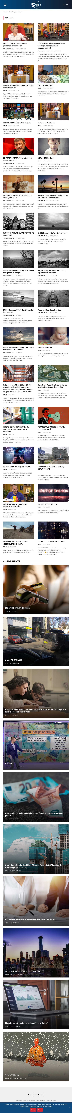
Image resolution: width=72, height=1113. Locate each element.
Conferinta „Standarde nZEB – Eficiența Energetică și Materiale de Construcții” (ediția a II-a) (33, 866)
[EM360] (36, 4)
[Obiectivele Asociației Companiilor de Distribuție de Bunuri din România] (53, 373)
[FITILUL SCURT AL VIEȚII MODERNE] (18, 455)
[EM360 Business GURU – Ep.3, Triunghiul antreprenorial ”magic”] (18, 259)
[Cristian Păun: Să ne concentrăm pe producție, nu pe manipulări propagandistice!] (53, 32)
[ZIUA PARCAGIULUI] (36, 641)
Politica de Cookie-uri (22, 1100)
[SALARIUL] (36, 745)
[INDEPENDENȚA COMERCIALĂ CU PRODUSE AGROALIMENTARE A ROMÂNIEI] (18, 415)
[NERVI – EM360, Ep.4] (53, 146)
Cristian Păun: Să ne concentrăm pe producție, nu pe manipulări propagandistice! (51, 45)
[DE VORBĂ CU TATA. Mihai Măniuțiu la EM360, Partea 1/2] (18, 184)
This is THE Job (12, 1075)
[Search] (67, 5)
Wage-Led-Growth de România (49, 310)
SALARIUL (9, 764)
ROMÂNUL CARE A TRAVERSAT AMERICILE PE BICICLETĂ (15, 543)
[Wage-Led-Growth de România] (53, 298)
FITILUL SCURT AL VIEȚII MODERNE (16, 467)
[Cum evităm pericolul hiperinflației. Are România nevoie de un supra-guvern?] (36, 797)
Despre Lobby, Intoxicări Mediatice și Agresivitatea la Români (52, 271)
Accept (33, 1110)
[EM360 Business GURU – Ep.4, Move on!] (53, 221)
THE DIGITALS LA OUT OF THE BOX (51, 542)
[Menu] (5, 5)
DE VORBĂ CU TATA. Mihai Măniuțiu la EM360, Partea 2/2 (17, 159)
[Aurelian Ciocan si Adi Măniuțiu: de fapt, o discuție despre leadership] (53, 184)
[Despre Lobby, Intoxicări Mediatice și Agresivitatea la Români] (53, 259)
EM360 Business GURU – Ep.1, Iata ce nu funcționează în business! (18, 348)
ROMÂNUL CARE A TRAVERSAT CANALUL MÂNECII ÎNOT (15, 505)
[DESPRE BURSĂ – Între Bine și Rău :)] (18, 111)
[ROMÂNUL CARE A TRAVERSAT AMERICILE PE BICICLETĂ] (18, 530)
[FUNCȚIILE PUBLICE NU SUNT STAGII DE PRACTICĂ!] (18, 221)
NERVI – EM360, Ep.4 (46, 158)
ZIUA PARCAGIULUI (13, 660)
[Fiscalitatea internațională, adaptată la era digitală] (36, 1004)
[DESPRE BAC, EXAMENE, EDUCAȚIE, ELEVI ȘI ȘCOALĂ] (53, 415)
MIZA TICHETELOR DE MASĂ (17, 608)
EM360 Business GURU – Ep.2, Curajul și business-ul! (18, 311)
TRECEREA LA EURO (45, 85)
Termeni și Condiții (51, 1100)
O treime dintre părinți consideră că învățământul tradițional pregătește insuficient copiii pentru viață (35, 710)
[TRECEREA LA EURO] (53, 74)
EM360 (5, 90)
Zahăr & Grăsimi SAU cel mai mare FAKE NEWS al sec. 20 (18, 86)
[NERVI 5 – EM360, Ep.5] (53, 111)
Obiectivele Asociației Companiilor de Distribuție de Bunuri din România (52, 386)
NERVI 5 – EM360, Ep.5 (46, 123)
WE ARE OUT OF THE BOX (47, 504)
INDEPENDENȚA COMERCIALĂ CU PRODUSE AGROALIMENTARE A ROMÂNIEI (16, 429)
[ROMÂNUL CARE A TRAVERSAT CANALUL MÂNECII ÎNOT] (18, 493)
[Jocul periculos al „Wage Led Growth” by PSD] (36, 952)
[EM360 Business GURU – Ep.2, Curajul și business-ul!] (18, 298)
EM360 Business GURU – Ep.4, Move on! (53, 233)
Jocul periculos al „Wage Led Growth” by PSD (24, 971)
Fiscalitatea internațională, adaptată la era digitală (26, 1023)
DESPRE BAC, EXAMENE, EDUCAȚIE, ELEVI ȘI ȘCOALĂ (51, 428)
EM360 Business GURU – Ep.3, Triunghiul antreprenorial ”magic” (18, 271)
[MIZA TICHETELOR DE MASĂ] (36, 589)
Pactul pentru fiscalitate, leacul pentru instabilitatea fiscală (30, 919)
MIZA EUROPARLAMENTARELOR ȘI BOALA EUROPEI (51, 468)
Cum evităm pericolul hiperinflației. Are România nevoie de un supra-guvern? (34, 814)
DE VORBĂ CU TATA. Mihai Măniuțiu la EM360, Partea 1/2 (17, 196)
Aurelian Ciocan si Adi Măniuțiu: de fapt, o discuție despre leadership (53, 196)
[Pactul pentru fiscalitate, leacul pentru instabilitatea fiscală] (36, 901)
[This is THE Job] (36, 1056)
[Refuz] (70, 1108)
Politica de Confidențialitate (37, 1100)
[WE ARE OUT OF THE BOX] (53, 493)
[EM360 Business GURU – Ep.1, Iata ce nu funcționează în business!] (18, 336)
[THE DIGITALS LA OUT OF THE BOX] (53, 530)
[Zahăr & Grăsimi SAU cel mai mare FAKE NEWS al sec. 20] (18, 74)
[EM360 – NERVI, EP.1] (53, 336)
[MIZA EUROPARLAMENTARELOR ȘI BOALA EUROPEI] (53, 455)
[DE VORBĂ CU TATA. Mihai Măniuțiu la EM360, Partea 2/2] (18, 146)
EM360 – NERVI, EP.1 (45, 347)
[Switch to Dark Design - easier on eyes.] (64, 5)
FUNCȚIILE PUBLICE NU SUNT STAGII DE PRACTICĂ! (18, 234)
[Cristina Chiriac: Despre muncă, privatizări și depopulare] (18, 32)
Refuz (40, 1110)
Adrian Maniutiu (8, 48)
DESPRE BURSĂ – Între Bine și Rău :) (16, 123)
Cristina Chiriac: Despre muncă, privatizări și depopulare (15, 44)
